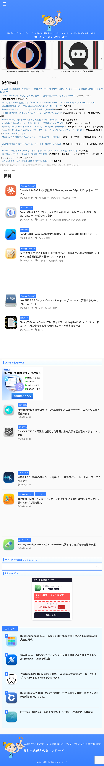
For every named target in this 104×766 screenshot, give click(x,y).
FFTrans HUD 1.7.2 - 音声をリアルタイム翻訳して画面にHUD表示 (56, 712)
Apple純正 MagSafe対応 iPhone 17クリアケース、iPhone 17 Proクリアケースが (43, 130)
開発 (74, 197)
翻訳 (68, 197)
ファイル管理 (44, 307)
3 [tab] (52, 77)
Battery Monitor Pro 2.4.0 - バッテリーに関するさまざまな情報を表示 (57, 544)
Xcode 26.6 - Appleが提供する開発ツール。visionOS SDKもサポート (58, 234)
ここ (4, 157)
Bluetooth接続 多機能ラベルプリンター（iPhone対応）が (32, 144)
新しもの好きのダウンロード (52, 36)
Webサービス (48, 197)
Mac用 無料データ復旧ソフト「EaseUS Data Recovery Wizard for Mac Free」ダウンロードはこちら (48, 102)
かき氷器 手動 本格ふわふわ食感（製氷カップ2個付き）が (32, 123)
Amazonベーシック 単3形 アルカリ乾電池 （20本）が (29, 119)
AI (40, 197)
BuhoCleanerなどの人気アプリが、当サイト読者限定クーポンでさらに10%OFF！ (39, 95)
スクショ (43, 219)
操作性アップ (68, 219)
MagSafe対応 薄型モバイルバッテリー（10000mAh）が (31, 137)
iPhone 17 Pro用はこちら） (15, 133)
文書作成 (60, 197)
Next (100, 58)
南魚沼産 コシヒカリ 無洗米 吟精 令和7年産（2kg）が (27, 161)
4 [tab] (55, 77)
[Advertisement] (52, 279)
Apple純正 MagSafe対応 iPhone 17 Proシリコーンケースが (33, 126)
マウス (52, 219)
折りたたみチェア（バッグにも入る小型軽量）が (28, 109)
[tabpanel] (26, 57)
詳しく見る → (52, 615)
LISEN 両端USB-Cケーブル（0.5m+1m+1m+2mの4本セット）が (32, 106)
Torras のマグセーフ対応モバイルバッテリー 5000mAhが (32, 113)
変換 (58, 219)
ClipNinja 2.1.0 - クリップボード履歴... (78, 71)
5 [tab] (58, 77)
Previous (3, 58)
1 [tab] (47, 77)
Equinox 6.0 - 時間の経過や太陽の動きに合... (26, 71)
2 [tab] (50, 77)
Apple (42, 238)
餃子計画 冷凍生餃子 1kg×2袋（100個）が (25, 154)
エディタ (43, 260)
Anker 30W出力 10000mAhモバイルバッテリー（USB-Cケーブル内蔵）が (40, 150)
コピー (61, 607)
